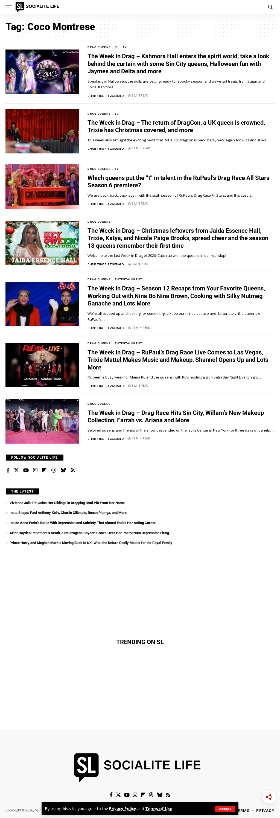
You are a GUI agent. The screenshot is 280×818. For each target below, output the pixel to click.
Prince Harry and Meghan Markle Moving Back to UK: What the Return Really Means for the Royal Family (91, 543)
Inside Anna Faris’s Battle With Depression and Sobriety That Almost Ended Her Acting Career (83, 523)
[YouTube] (26, 470)
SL (117, 47)
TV (125, 47)
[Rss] (72, 470)
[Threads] (53, 470)
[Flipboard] (44, 470)
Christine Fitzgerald (106, 95)
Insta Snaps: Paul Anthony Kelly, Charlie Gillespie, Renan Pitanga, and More (68, 513)
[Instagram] (35, 470)
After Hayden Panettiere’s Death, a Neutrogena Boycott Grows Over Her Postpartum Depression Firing (89, 533)
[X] (16, 470)
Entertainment (128, 279)
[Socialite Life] (38, 7)
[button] (225, 809)
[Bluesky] (63, 470)
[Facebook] (8, 470)
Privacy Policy (122, 808)
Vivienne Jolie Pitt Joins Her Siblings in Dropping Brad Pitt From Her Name (67, 503)
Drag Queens (99, 47)
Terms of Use (158, 808)
